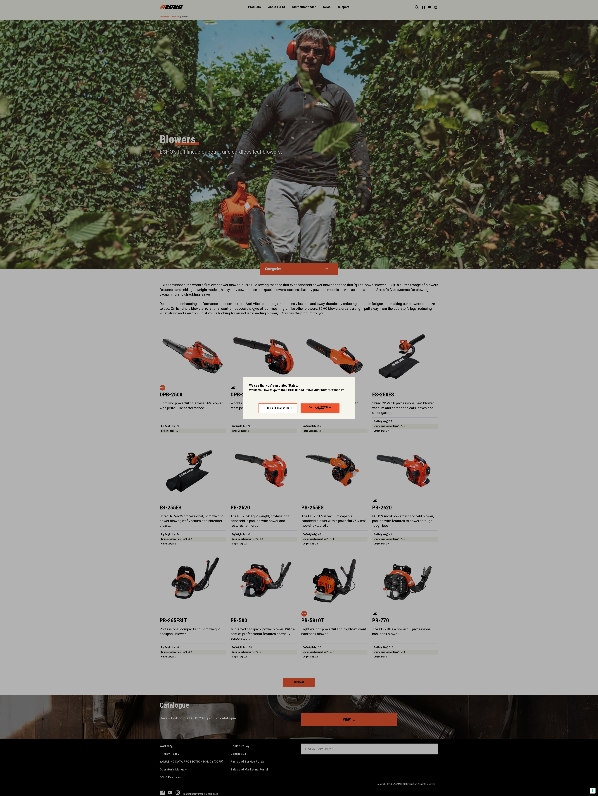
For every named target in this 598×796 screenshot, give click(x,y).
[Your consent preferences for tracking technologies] (593, 791)
